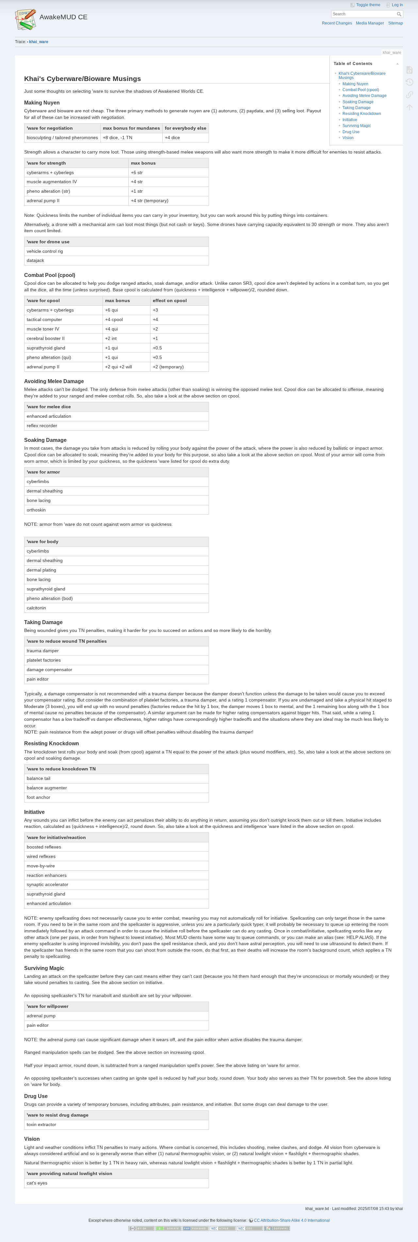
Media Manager (370, 23)
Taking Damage (357, 107)
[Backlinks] (409, 94)
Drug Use (351, 132)
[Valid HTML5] (223, 1228)
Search (400, 14)
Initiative (350, 120)
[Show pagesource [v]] (409, 69)
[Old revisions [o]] (409, 82)
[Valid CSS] (250, 1228)
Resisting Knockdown (362, 113)
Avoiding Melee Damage (365, 95)
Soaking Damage (358, 102)
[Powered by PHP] (196, 1228)
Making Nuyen (355, 84)
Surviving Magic (357, 125)
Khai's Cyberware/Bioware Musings (362, 75)
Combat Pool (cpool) (361, 90)
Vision (348, 138)
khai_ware (38, 42)
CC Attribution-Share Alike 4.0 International (292, 1220)
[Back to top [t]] (409, 107)
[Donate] (168, 1228)
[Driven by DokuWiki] (277, 1228)
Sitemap (395, 23)
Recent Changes (337, 23)
